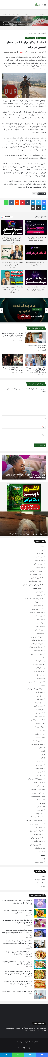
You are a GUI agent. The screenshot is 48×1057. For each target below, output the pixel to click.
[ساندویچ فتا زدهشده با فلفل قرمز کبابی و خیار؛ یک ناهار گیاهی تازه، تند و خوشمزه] (40, 984)
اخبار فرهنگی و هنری (36, 612)
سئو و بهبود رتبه (38, 741)
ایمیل (44, 426)
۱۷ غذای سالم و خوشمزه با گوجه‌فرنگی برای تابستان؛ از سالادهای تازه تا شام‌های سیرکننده (18, 972)
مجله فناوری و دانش (36, 845)
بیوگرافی (42, 657)
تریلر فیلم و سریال (36, 831)
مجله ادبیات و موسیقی (38, 789)
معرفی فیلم (38, 834)
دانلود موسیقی (38, 702)
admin (41, 52)
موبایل (18, 1028)
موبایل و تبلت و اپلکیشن (35, 779)
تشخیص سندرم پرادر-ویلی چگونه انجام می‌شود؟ (27, 477)
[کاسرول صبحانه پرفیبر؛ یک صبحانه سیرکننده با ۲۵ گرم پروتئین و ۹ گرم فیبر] (40, 964)
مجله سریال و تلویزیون (36, 824)
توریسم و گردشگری (39, 671)
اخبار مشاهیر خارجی (36, 643)
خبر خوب (40, 810)
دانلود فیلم (40, 699)
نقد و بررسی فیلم (36, 838)
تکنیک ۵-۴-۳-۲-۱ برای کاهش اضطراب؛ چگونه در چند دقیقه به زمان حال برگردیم (17, 901)
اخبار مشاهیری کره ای (36, 647)
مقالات (43, 855)
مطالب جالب (41, 852)
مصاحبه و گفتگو (40, 848)
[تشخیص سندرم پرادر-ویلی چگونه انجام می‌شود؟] (40, 994)
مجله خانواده (41, 800)
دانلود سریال (39, 695)
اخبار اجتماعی (39, 553)
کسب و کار (39, 813)
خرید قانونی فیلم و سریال (35, 689)
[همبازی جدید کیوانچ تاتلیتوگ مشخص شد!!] (35, 337)
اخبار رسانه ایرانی (36, 574)
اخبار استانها (39, 557)
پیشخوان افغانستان (39, 664)
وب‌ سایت (43, 435)
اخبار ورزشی (39, 619)
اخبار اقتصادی (39, 560)
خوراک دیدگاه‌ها (40, 883)
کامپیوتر (40, 772)
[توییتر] (38, 202)
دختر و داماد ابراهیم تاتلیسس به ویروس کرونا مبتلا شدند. (13, 368)
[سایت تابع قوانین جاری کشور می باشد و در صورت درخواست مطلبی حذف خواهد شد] (24, 21)
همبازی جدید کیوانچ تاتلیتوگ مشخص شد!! (37, 346)
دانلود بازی (39, 692)
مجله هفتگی (41, 806)
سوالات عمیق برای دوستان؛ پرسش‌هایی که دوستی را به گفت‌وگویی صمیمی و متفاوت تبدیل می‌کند (17, 943)
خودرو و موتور (40, 678)
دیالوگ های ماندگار (39, 727)
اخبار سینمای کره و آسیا (33, 598)
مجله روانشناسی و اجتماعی (34, 820)
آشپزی (43, 546)
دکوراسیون (39, 765)
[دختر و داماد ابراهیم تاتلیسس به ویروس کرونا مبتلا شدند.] (12, 360)
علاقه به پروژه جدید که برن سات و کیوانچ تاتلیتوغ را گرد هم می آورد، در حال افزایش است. (36, 370)
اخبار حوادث (39, 567)
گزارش (43, 754)
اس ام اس (40, 761)
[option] (24, 310)
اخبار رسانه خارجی (35, 581)
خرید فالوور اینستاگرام (28, 1028)
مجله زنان (42, 803)
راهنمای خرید (39, 768)
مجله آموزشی (41, 786)
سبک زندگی (41, 730)
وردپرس (42, 886)
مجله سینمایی (39, 827)
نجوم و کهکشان (38, 782)
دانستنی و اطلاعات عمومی (37, 682)
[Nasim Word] (37, 4)
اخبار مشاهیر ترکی (37, 640)
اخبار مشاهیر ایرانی (37, 637)
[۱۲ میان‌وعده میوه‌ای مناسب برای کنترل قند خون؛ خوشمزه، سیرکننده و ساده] (40, 955)
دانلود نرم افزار (38, 706)
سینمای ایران (37, 602)
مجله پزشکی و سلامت (38, 796)
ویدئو (43, 858)
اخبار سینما (40, 595)
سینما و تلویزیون (40, 734)
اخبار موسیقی (39, 616)
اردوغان (34, 194)
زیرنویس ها (39, 709)
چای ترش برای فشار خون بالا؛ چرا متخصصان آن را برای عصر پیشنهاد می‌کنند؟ (17, 921)
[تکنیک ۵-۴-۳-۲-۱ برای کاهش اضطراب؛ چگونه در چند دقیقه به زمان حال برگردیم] (40, 903)
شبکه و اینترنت (40, 737)
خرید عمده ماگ (41, 1028)
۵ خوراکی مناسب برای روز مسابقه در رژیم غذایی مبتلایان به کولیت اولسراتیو (17, 911)
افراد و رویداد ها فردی (38, 654)
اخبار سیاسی (39, 591)
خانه (42, 33)
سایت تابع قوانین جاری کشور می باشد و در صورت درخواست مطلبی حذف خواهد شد (24, 15)
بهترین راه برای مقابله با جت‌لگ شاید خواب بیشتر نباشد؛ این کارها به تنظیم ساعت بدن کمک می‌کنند (17, 932)
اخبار (39, 33)
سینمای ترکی (37, 605)
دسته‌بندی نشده (40, 716)
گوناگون (42, 758)
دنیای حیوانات (40, 723)
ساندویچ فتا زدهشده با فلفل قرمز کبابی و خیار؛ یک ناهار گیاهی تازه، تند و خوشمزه (18, 982)
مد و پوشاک (39, 775)
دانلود (43, 685)
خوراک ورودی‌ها (40, 879)
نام (45, 418)
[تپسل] (8, 485)
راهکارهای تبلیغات (35, 817)
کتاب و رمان (39, 713)
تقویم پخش (37, 588)
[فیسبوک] (44, 202)
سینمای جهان (37, 609)
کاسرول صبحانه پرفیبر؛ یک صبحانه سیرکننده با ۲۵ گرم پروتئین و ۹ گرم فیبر (17, 962)
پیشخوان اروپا (40, 661)
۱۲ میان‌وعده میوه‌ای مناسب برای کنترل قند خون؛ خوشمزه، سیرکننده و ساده (18, 952)
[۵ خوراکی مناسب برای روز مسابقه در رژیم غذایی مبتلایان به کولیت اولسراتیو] (40, 913)
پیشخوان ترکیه (30, 38)
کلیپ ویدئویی (38, 862)
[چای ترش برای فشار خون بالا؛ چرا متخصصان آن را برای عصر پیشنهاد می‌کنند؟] (40, 923)
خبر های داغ (41, 675)
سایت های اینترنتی (37, 744)
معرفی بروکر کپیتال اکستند (32, 1030)
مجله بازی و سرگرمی (38, 793)
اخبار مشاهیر (41, 633)
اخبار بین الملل (32, 33)
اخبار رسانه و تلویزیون (36, 571)
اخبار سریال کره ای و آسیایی (32, 585)
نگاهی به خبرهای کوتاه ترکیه (31, 316)
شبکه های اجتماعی (37, 720)
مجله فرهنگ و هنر (37, 841)
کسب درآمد (41, 747)
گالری (43, 751)
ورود (43, 876)
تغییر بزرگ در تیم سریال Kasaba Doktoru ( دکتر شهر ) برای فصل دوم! (12, 335)
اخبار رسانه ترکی (36, 578)
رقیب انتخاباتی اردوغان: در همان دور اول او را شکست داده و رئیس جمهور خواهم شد (25, 532)
